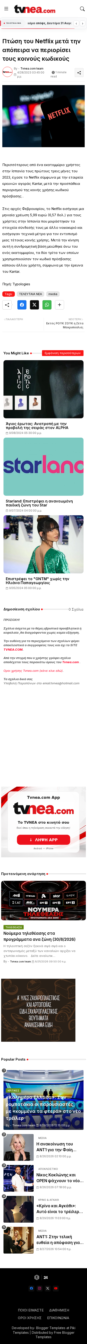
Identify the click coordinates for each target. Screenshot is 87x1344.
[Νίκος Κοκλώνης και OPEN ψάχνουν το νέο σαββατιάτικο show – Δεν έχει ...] (18, 1178)
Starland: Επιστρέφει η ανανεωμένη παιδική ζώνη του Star (39, 503)
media (52, 294)
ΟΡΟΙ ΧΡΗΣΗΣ (30, 1318)
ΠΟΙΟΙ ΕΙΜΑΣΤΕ (31, 1310)
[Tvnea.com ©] (34, 8)
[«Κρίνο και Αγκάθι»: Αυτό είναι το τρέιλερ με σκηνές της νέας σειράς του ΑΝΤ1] (18, 1209)
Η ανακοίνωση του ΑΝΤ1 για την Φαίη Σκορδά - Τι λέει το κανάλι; (55, 1147)
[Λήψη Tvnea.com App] (43, 822)
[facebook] (31, 1288)
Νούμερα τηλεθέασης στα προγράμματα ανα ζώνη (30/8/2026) (39, 936)
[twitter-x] (48, 1288)
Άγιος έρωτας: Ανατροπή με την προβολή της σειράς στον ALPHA (37, 426)
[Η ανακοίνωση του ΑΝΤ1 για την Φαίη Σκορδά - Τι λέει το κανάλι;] (18, 1147)
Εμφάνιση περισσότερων (63, 353)
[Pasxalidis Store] (38, 1040)
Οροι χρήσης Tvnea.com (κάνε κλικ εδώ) (33, 670)
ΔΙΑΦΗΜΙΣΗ (59, 1310)
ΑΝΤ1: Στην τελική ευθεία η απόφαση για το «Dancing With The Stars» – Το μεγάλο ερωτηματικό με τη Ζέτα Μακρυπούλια (58, 1240)
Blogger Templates (50, 1328)
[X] (34, 304)
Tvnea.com (70, 662)
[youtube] (56, 1288)
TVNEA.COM (13, 649)
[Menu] (6, 8)
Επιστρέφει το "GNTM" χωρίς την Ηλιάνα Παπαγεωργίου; (37, 581)
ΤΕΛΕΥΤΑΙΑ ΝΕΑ (30, 294)
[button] (82, 8)
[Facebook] (21, 304)
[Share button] (59, 304)
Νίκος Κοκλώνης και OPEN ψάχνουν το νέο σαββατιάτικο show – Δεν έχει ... (58, 1178)
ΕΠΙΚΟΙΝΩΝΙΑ (58, 1318)
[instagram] (39, 1288)
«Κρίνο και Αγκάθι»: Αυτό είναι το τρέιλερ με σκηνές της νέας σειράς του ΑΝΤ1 (57, 1209)
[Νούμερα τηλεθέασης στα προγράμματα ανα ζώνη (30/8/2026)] (43, 900)
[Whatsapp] (47, 304)
